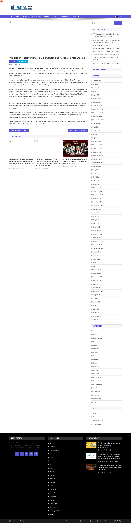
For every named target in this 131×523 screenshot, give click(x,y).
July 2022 (96, 255)
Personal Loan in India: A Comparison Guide (106, 63)
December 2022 (98, 237)
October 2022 (97, 245)
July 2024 (96, 170)
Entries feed (97, 417)
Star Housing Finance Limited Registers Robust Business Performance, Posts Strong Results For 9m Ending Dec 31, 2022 (21, 162)
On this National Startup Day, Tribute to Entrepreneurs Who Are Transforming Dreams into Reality (75, 161)
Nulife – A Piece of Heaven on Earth (79, 130)
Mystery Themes (26, 521)
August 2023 (97, 209)
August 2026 (97, 80)
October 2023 (97, 202)
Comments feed (98, 420)
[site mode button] (116, 16)
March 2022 (97, 270)
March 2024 (97, 184)
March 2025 (97, 141)
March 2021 (97, 312)
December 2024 (98, 152)
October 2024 (97, 159)
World (95, 402)
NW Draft (96, 374)
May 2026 (96, 91)
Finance (95, 359)
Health (95, 363)
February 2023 (97, 230)
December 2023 (98, 195)
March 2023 (97, 227)
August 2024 (97, 166)
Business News (98, 338)
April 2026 (96, 95)
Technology (75, 16)
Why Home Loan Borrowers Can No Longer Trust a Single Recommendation (106, 35)
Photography (97, 377)
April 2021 (96, 309)
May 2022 (96, 262)
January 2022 (97, 277)
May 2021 (96, 305)
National (55, 16)
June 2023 (96, 216)
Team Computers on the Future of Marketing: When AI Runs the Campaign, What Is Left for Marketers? (107, 57)
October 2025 (97, 116)
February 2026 (97, 102)
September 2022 (98, 248)
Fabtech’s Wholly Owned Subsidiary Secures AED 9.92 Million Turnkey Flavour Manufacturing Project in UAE (106, 42)
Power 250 (96, 381)
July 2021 (96, 298)
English (95, 352)
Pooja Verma (114, 461)
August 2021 (97, 295)
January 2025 (97, 148)
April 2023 (96, 223)
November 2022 (98, 241)
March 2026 (97, 98)
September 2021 (98, 291)
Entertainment (36, 16)
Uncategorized (97, 398)
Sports (95, 388)
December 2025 (98, 109)
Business (17, 16)
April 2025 (96, 138)
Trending (96, 395)
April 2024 (96, 180)
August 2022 (97, 252)
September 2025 (98, 120)
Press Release (65, 16)
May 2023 (96, 220)
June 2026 (96, 88)
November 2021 (98, 284)
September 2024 (98, 163)
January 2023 (97, 234)
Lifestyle (46, 16)
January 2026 (97, 105)
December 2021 (98, 280)
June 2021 (96, 302)
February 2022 (97, 273)
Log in (95, 413)
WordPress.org (97, 424)
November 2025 (98, 113)
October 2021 (97, 287)
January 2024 (97, 191)
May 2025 (96, 134)
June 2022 (96, 259)
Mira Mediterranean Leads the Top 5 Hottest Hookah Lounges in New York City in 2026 (106, 50)
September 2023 (98, 205)
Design (95, 345)
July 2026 (96, 84)
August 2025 (97, 123)
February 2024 (97, 188)
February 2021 (97, 316)
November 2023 (98, 198)
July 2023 (96, 213)
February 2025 (97, 145)
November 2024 (98, 155)
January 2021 (97, 320)
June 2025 (96, 130)
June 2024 (96, 173)
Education (26, 16)
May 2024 (96, 177)
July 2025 (96, 127)
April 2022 (96, 266)
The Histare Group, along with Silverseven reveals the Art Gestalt (20, 130)
